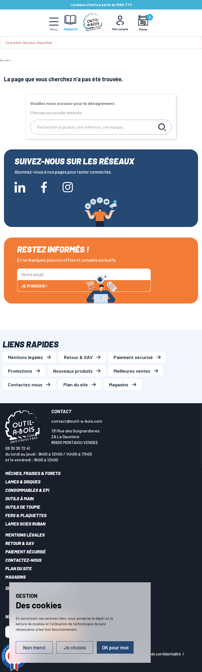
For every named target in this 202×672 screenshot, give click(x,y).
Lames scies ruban (25, 523)
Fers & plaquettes (26, 515)
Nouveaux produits (73, 371)
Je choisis (75, 647)
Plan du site (75, 384)
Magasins (118, 384)
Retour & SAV (78, 357)
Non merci (34, 647)
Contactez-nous (25, 384)
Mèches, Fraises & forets (32, 473)
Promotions (20, 371)
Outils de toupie (22, 506)
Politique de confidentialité (158, 653)
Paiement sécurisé (133, 357)
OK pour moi (115, 647)
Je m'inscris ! (34, 285)
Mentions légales (25, 357)
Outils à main (19, 498)
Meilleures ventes (132, 371)
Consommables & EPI (27, 490)
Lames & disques (23, 481)
